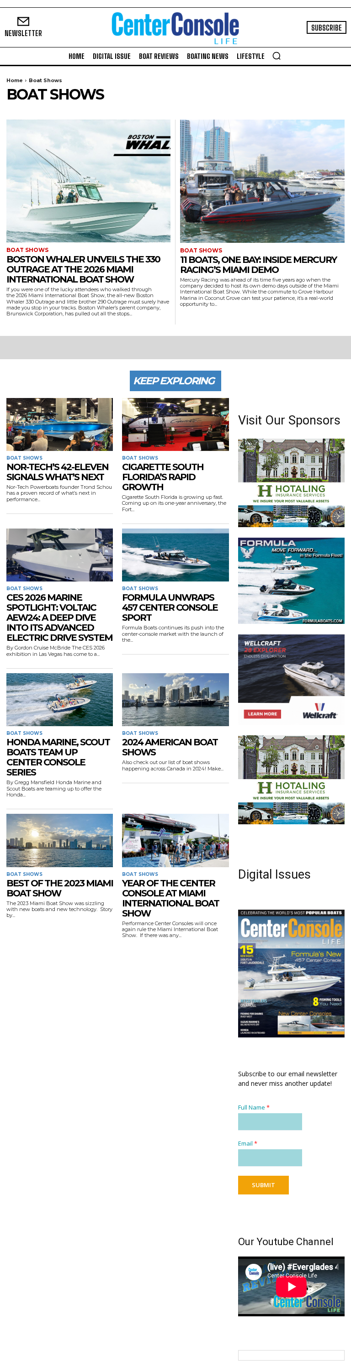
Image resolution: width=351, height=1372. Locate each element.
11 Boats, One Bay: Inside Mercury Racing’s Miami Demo (258, 264)
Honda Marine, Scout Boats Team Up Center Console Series (58, 757)
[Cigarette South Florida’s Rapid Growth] (175, 424)
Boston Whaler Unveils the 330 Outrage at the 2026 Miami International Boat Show (83, 269)
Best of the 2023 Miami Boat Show (59, 888)
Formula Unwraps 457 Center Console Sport (170, 607)
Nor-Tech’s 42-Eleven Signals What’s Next (57, 471)
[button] (276, 56)
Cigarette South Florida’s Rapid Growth (162, 476)
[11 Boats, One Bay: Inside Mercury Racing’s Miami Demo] (262, 181)
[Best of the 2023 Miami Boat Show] (59, 840)
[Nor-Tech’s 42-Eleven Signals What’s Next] (59, 424)
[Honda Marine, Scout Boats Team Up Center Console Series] (59, 700)
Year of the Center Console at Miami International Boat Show (170, 898)
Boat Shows (27, 250)
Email (247, 1143)
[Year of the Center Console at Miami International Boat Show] (175, 840)
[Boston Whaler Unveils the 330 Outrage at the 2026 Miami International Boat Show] (88, 181)
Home (14, 80)
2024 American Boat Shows (170, 747)
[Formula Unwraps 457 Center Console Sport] (175, 555)
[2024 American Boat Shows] (175, 700)
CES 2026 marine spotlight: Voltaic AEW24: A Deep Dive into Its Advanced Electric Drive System (59, 617)
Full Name (254, 1107)
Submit (263, 1185)
